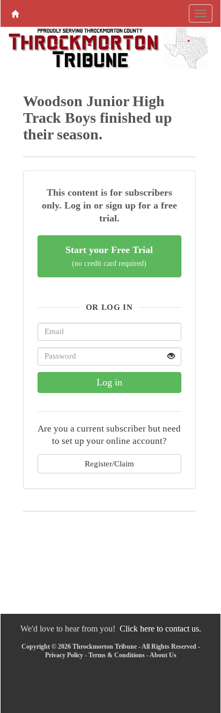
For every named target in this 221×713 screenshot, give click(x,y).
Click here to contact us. (160, 628)
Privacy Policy (64, 655)
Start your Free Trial (109, 256)
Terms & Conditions (117, 655)
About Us (163, 655)
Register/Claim (109, 463)
